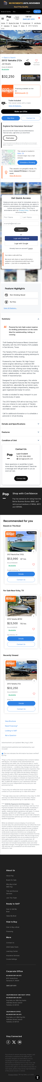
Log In (28, 11)
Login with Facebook (21, 238)
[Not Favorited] (36, 60)
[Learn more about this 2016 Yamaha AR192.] (21, 606)
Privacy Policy (23, 210)
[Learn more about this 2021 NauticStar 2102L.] (21, 541)
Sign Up (37, 11)
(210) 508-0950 (25, 456)
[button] (37, 1077)
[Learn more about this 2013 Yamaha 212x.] (21, 671)
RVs (14, 12)
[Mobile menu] (2, 18)
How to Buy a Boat (12, 927)
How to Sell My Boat (11, 910)
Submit (21, 230)
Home (3, 23)
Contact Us (21, 580)
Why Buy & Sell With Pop (11, 885)
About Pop (10, 876)
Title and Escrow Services (12, 892)
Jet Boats (37, 23)
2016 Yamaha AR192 (14, 619)
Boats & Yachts (6, 12)
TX (23, 153)
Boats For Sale (14, 23)
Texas (15, 26)
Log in (30, 248)
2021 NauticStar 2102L (15, 554)
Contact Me (21, 478)
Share (27, 64)
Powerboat (26, 23)
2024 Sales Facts (12, 947)
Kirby (23, 26)
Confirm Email (13, 227)
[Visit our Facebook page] (8, 1042)
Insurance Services (12, 955)
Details (21, 574)
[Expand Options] (33, 551)
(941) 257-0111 (29, 19)
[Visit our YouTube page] (20, 1042)
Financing (9, 931)
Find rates (10, 138)
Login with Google (21, 243)
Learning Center (12, 951)
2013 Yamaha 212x (14, 684)
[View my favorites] (39, 18)
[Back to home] (8, 18)
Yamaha (6, 26)
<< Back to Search (9, 58)
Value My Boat (11, 916)
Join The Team (11, 898)
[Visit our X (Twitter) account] (14, 1042)
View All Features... (15, 106)
